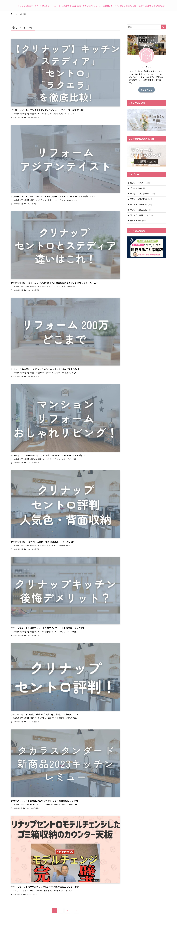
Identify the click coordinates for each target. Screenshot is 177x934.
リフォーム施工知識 (140, 209)
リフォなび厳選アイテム (142, 215)
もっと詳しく (146, 89)
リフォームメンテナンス (142, 193)
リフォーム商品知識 (141, 199)
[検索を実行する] (163, 27)
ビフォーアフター (140, 182)
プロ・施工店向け (139, 188)
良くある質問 (138, 220)
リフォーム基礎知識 (141, 204)
